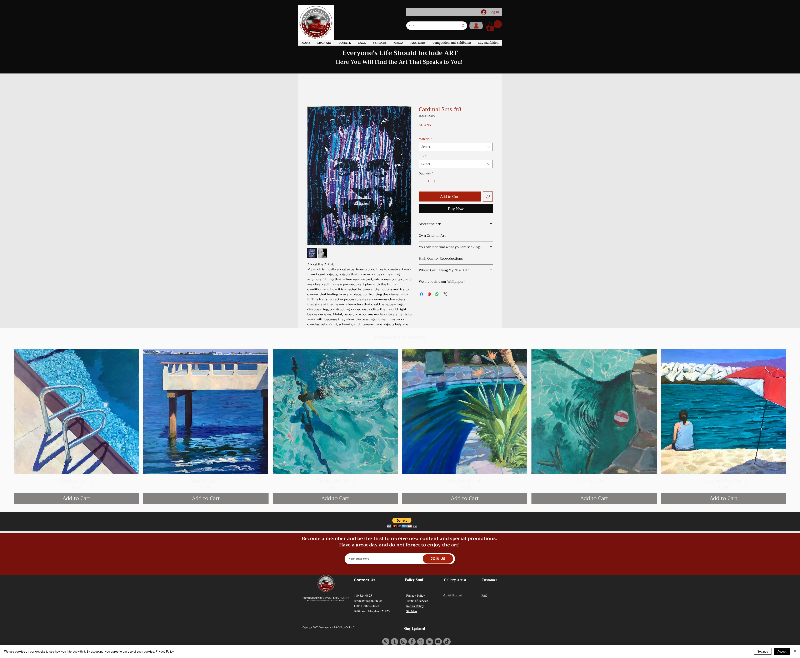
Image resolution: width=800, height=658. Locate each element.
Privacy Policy (415, 595)
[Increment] (434, 181)
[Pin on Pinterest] (429, 294)
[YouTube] (438, 641)
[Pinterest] (385, 641)
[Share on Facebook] (421, 294)
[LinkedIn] (429, 641)
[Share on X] (445, 294)
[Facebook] (412, 641)
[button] (494, 25)
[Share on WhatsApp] (437, 294)
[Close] (795, 651)
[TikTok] (447, 641)
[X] (420, 641)
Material (425, 139)
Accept (782, 651)
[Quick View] (76, 411)
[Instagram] (403, 641)
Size (422, 156)
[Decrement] (422, 181)
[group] (400, 426)
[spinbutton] (428, 181)
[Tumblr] (394, 641)
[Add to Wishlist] (488, 197)
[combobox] (456, 147)
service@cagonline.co (368, 600)
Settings (762, 651)
